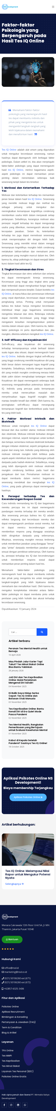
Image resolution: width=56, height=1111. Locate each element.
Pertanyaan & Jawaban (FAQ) (19, 1022)
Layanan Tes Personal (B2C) (18, 1071)
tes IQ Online (15, 170)
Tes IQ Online (9, 150)
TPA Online (7, 1050)
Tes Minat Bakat (11, 1066)
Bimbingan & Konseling (15, 1016)
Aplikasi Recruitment (13, 1011)
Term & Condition (12, 1027)
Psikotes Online (10, 1006)
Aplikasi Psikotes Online (27, 797)
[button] (53, 7)
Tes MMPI (7, 1055)
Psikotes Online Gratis (14, 1076)
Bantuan (13, 939)
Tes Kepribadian (11, 1060)
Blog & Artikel (9, 1032)
